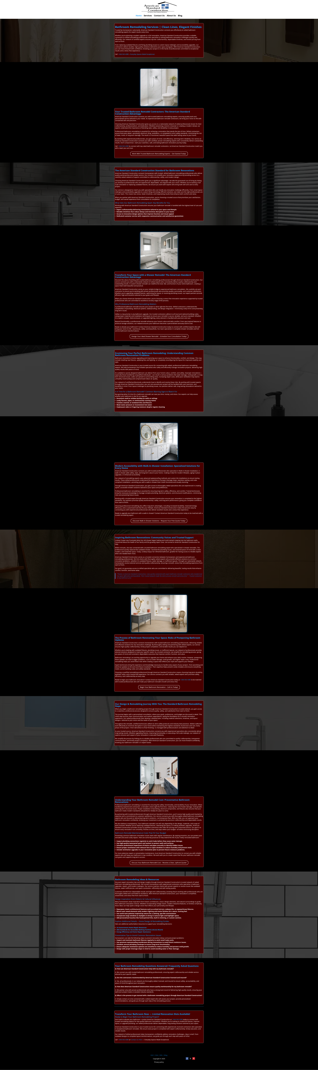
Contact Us (159, 16)
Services (148, 16)
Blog (180, 16)
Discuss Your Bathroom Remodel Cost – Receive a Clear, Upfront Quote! (159, 863)
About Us (171, 16)
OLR (152, 1055)
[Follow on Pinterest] (193, 1058)
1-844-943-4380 (123, 54)
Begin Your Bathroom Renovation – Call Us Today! (159, 687)
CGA (156, 1055)
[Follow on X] (190, 1058)
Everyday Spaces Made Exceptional (142, 54)
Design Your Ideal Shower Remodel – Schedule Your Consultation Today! (159, 336)
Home (139, 16)
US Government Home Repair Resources (132, 928)
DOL (161, 1055)
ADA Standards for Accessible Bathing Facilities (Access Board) (140, 930)
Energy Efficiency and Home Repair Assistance (134, 932)
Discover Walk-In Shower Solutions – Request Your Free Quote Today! (159, 521)
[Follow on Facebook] (187, 1058)
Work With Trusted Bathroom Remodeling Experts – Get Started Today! (159, 154)
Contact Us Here (136, 1040)
